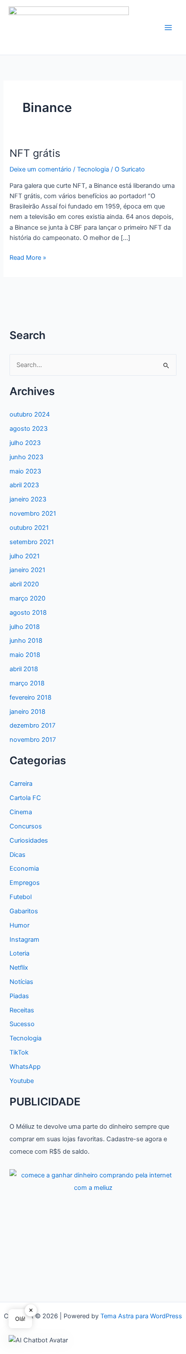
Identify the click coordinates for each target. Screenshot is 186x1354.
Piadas (19, 996)
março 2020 (27, 598)
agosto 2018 (28, 612)
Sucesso (22, 1024)
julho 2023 (25, 443)
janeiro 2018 (27, 712)
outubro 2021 (29, 528)
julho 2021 (25, 556)
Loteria (19, 953)
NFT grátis (35, 153)
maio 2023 (25, 471)
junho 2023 (26, 457)
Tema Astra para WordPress (141, 1316)
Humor (19, 925)
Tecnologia (93, 169)
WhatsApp (25, 1067)
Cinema (21, 812)
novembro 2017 (33, 740)
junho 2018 (26, 640)
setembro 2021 (32, 542)
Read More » (28, 258)
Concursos (26, 826)
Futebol (21, 897)
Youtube (22, 1081)
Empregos (25, 883)
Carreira (21, 783)
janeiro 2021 (27, 570)
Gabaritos (24, 911)
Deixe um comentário (40, 169)
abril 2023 (24, 485)
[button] (38, 1340)
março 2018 (27, 683)
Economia (24, 868)
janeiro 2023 (28, 499)
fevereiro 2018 (30, 697)
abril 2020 (24, 584)
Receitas (22, 1010)
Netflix (19, 967)
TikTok (19, 1052)
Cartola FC (25, 798)
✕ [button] (31, 1310)
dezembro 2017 (32, 725)
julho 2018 (25, 627)
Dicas (18, 855)
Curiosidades (29, 840)
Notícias (21, 982)
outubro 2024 (30, 414)
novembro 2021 (33, 513)
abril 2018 (24, 669)
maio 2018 (25, 655)
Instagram (24, 939)
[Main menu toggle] (168, 28)
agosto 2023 (29, 429)
